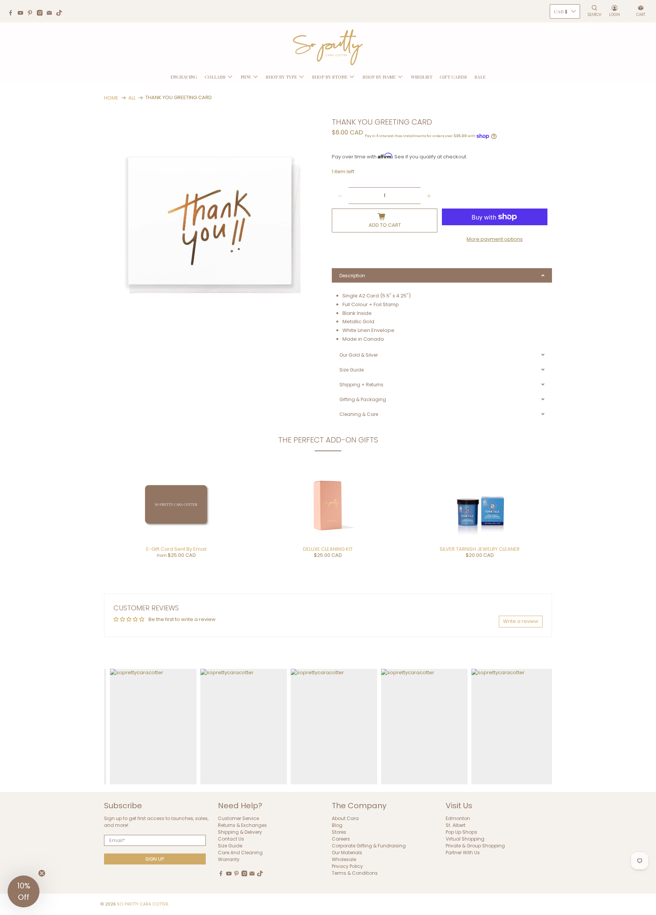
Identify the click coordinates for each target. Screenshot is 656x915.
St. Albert (455, 825)
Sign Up (154, 859)
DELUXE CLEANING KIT (328, 549)
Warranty (229, 859)
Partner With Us (463, 852)
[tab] (442, 275)
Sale (480, 77)
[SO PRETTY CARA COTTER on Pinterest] (32, 13)
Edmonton (458, 818)
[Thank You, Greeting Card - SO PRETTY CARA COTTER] (214, 228)
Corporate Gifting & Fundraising (369, 845)
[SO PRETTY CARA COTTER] (328, 47)
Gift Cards (453, 77)
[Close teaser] (42, 873)
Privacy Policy (347, 866)
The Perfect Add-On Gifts (328, 440)
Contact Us (231, 839)
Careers (341, 839)
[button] (23, 891)
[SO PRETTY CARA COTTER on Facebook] (12, 13)
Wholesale (344, 859)
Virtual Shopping (465, 839)
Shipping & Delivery (240, 832)
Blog (337, 825)
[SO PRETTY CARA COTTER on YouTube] (22, 13)
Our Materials (347, 852)
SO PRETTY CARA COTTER (142, 904)
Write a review (520, 621)
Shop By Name (379, 77)
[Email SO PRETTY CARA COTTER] (51, 13)
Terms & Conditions (355, 873)
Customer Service (238, 818)
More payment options (495, 239)
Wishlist (421, 77)
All (132, 97)
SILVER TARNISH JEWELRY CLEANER (480, 549)
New (246, 77)
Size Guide (230, 845)
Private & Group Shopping (475, 845)
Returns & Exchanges (242, 825)
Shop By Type (281, 77)
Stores (339, 832)
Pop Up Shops (461, 832)
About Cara (345, 818)
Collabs (215, 77)
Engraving (183, 77)
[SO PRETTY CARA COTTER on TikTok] (61, 13)
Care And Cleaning (240, 852)
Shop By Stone (329, 77)
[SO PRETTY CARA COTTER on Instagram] (42, 13)
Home (111, 97)
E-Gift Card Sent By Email (176, 549)
